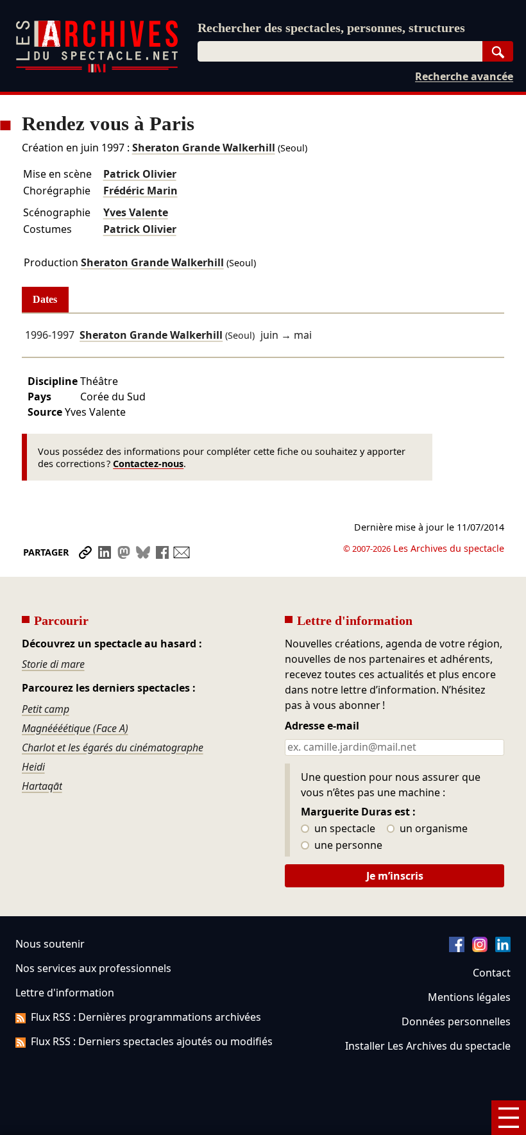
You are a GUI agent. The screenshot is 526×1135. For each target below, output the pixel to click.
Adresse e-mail (322, 726)
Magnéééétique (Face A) (75, 728)
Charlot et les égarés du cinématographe (112, 747)
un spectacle (343, 829)
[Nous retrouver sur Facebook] (456, 948)
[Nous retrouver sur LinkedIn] (503, 948)
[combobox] (340, 51)
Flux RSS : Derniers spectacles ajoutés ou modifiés (152, 1041)
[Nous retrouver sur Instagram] (480, 948)
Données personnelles (456, 1021)
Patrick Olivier (139, 174)
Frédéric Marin (140, 190)
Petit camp (45, 709)
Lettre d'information (64, 993)
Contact (492, 973)
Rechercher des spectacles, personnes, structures (331, 28)
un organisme (432, 829)
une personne (347, 845)
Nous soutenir (50, 944)
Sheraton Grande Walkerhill (203, 148)
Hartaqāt (42, 786)
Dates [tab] (45, 299)
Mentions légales (469, 997)
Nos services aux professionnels (93, 968)
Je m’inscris (394, 876)
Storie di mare (53, 664)
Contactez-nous (148, 463)
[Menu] (508, 1117)
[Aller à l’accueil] (97, 69)
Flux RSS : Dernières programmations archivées (146, 1017)
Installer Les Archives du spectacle (428, 1046)
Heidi (33, 767)
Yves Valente (135, 212)
